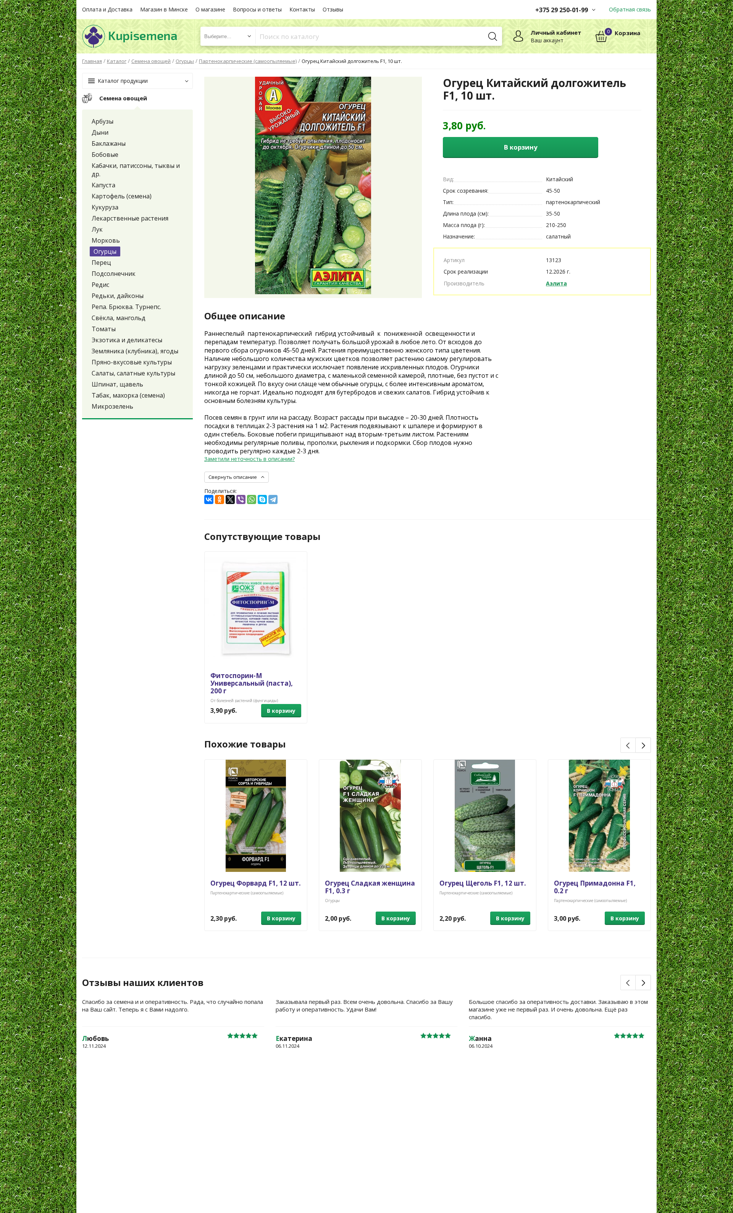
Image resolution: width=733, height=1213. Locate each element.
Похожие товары (245, 744)
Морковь (106, 240)
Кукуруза (105, 207)
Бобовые (105, 154)
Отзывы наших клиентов (142, 982)
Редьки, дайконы (118, 296)
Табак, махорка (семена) (128, 395)
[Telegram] (273, 499)
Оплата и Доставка (107, 9)
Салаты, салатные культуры (133, 373)
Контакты (302, 9)
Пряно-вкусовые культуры (132, 362)
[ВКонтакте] (208, 499)
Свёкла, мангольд (118, 318)
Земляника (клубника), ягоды (135, 351)
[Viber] (240, 499)
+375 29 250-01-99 (561, 9)
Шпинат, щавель (117, 384)
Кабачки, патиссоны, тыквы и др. (136, 169)
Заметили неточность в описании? (249, 458)
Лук (97, 229)
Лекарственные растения (130, 218)
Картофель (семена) (122, 196)
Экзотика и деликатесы (127, 340)
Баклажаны (109, 143)
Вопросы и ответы (257, 9)
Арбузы (102, 121)
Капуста (103, 185)
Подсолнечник (114, 273)
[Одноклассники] (219, 499)
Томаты (104, 329)
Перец (101, 262)
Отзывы (333, 9)
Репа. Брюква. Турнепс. (126, 307)
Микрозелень (112, 406)
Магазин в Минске (164, 9)
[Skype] (262, 499)
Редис (100, 284)
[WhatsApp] (251, 499)
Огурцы (105, 251)
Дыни (100, 132)
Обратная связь (630, 9)
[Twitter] (230, 499)
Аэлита (556, 283)
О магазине (210, 9)
